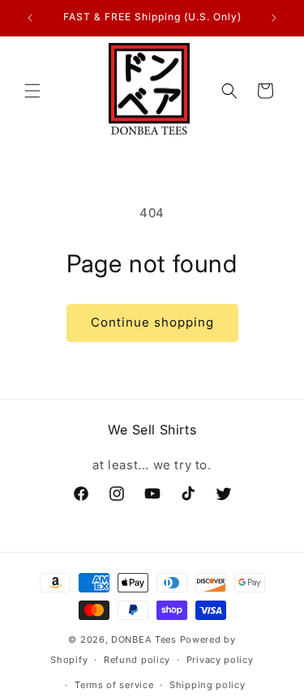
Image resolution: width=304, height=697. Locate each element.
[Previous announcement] (30, 18)
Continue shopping (152, 322)
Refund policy (137, 659)
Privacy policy (220, 659)
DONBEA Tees (144, 639)
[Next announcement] (274, 18)
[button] (32, 91)
